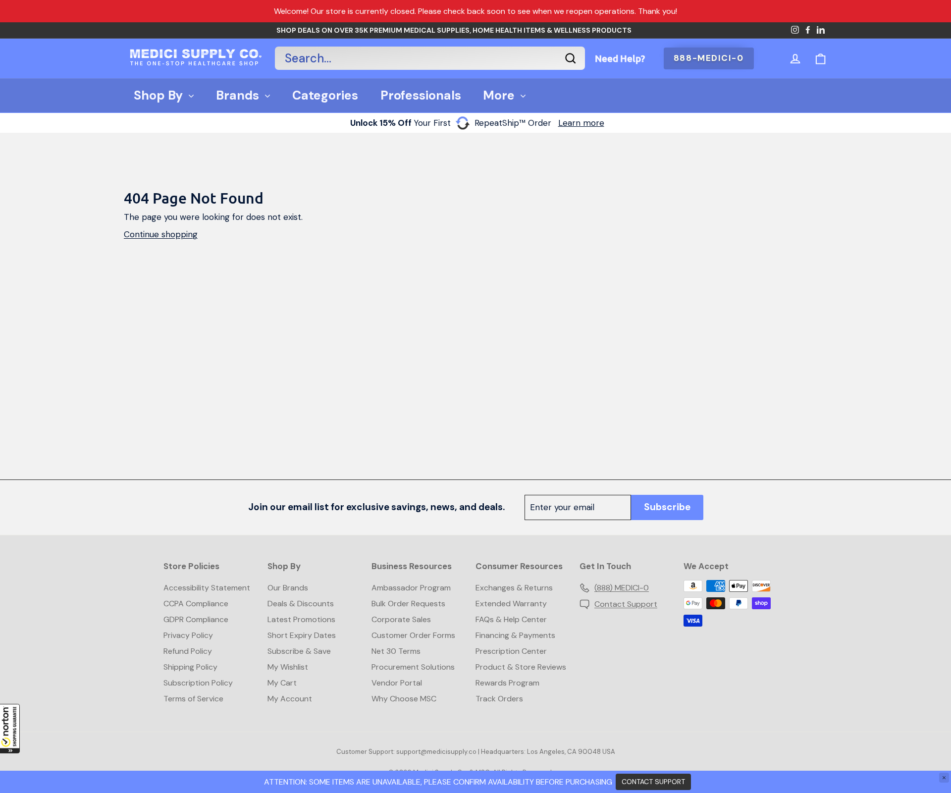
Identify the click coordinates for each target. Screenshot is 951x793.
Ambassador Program (411, 587)
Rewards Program (507, 683)
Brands (237, 95)
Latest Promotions (301, 619)
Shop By (158, 95)
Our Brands (287, 587)
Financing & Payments (515, 635)
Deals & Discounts (300, 603)
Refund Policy (187, 651)
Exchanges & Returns (514, 587)
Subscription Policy (198, 683)
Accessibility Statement (206, 587)
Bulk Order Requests (408, 603)
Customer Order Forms (413, 635)
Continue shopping (161, 234)
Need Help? (619, 58)
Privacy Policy (188, 635)
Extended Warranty (511, 603)
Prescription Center (511, 651)
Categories (325, 95)
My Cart (282, 683)
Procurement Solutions (413, 667)
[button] (10, 728)
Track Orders (499, 698)
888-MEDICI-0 (709, 58)
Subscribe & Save (299, 651)
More (499, 95)
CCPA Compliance (195, 603)
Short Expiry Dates (301, 635)
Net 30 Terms (396, 651)
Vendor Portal (396, 683)
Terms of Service (193, 698)
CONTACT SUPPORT (653, 781)
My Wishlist (287, 667)
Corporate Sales (401, 619)
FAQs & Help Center (511, 619)
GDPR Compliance (195, 619)
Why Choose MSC (403, 698)
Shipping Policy (190, 667)
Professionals (420, 95)
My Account (289, 698)
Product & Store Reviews (521, 667)
